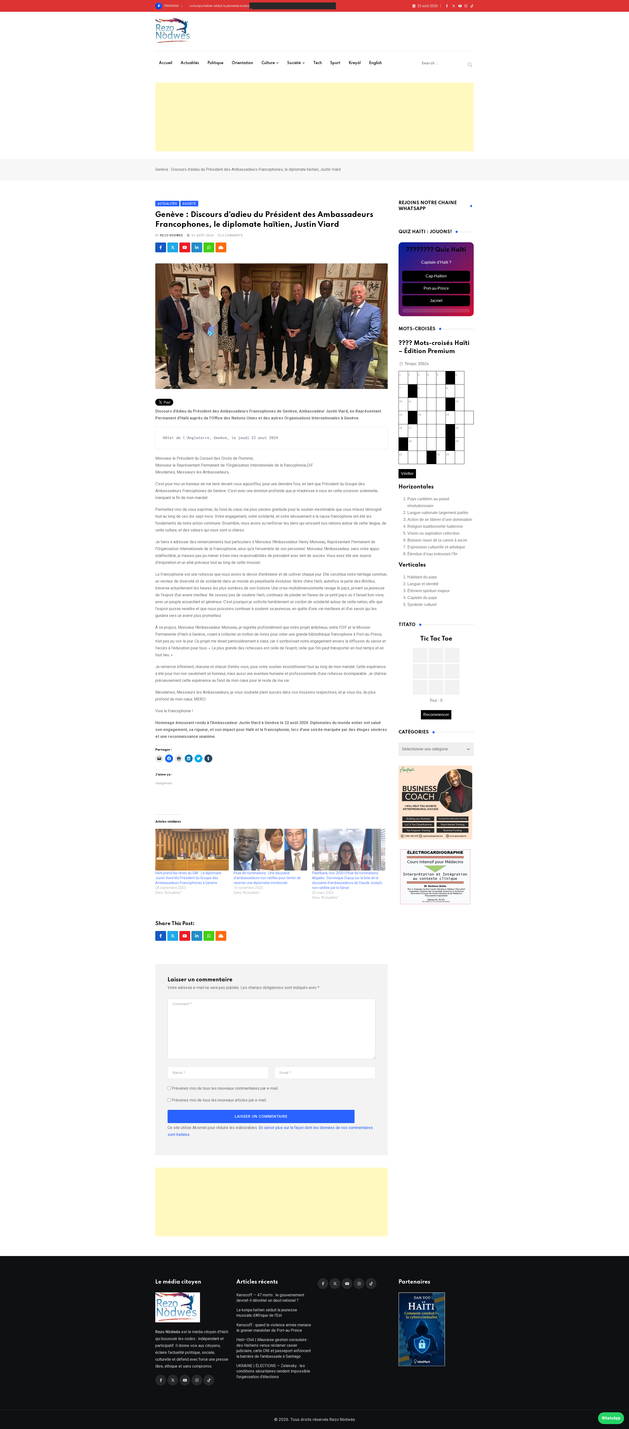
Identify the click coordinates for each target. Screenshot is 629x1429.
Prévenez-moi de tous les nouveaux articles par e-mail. (219, 1100)
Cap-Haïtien (436, 276)
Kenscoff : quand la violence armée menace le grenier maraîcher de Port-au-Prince (273, 1328)
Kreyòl (355, 63)
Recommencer (436, 715)
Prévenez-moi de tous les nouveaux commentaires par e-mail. (225, 1088)
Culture (268, 63)
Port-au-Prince (436, 288)
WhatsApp (611, 1418)
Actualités (190, 63)
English (375, 63)
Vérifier (407, 474)
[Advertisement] (314, 117)
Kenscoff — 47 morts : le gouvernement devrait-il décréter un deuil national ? (270, 1298)
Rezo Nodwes (171, 235)
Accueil (165, 63)
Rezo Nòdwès (342, 1419)
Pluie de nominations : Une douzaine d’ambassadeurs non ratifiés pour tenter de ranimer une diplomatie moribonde (267, 878)
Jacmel (436, 301)
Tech (317, 63)
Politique (215, 63)
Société (294, 63)
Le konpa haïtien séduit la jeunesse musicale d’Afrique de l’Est (233, 6)
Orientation (242, 63)
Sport (335, 63)
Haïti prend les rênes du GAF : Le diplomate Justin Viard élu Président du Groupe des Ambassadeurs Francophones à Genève (188, 878)
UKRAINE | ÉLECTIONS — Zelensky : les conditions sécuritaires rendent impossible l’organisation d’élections (273, 1371)
